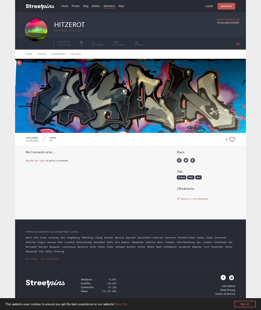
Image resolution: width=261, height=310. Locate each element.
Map (121, 6)
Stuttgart (120, 246)
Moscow (119, 237)
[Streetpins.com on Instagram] (231, 277)
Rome (93, 246)
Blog (85, 6)
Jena (117, 242)
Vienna (200, 237)
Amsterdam (220, 242)
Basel (159, 246)
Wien (60, 242)
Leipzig (98, 237)
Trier (41, 251)
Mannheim (217, 246)
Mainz (110, 242)
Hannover (170, 237)
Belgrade (197, 246)
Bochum (131, 246)
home (29, 54)
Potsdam (170, 242)
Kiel (230, 242)
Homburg (59, 251)
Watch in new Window (194, 199)
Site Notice (228, 286)
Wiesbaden (138, 242)
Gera (63, 237)
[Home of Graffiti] (40, 6)
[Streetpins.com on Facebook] (223, 277)
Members (109, 6)
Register (226, 6)
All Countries (50, 258)
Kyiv (198, 242)
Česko (110, 246)
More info (121, 304)
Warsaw (51, 242)
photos (42, 54)
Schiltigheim (170, 246)
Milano (150, 246)
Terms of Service (225, 293)
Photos (76, 6)
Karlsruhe (158, 237)
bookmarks (58, 54)
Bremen (125, 242)
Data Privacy (227, 290)
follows (76, 54)
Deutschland (144, 237)
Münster (43, 246)
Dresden (108, 237)
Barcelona (82, 246)
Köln (36, 237)
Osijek (209, 237)
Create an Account (228, 19)
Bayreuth (131, 237)
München (31, 242)
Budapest (55, 246)
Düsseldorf (99, 242)
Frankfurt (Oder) (186, 237)
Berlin (29, 237)
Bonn (160, 242)
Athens (141, 246)
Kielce (49, 251)
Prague (41, 242)
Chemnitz (150, 242)
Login (209, 6)
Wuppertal (31, 251)
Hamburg (53, 237)
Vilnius (228, 246)
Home (64, 6)
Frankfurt (70, 242)
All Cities (32, 258)
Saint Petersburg (186, 242)
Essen (43, 237)
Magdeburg (73, 237)
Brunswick (31, 246)
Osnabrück (184, 246)
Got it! (245, 304)
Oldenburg (87, 237)
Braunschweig (84, 242)
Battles (96, 6)
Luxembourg (68, 246)
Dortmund (220, 237)
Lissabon (207, 242)
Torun (206, 246)
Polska (101, 246)
